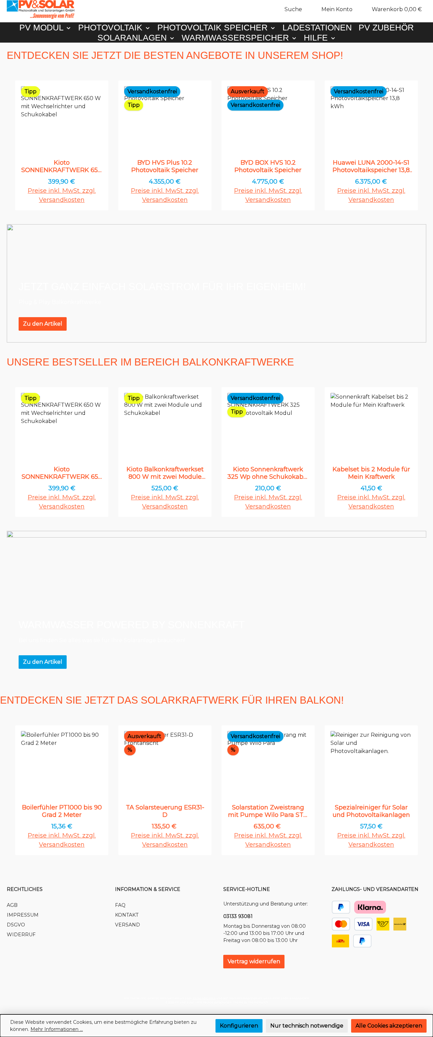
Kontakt (126, 915)
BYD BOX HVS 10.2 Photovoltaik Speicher (267, 166)
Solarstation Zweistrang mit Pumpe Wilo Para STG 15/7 (268, 811)
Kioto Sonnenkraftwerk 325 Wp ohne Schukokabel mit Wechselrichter (268, 473)
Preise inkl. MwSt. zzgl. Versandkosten (62, 195)
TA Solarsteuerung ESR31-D (165, 811)
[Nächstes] (418, 145)
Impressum (23, 915)
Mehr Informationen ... (56, 1029)
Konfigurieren (239, 1025)
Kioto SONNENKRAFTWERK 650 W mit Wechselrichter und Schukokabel (61, 166)
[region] (216, 145)
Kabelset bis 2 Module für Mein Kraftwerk (371, 473)
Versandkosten (204, 998)
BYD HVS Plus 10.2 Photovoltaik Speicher (164, 166)
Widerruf (21, 935)
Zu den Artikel (42, 324)
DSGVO (16, 925)
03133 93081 (238, 916)
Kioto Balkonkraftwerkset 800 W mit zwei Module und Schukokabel (165, 473)
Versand (127, 925)
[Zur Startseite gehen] (40, 9)
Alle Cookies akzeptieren (389, 1025)
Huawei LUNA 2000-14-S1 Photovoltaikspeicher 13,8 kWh (371, 166)
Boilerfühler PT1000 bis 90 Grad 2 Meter (62, 811)
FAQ (120, 905)
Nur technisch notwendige (306, 1025)
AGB (12, 905)
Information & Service (147, 889)
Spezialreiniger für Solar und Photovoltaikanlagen (371, 811)
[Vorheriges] (14, 145)
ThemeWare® (258, 1002)
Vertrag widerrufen (254, 961)
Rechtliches (25, 889)
